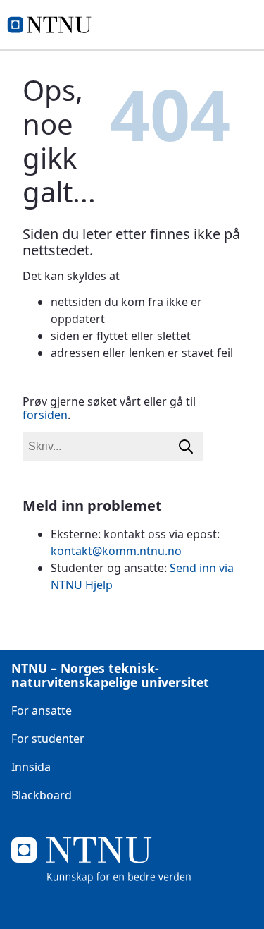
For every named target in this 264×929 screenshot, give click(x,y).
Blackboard (41, 795)
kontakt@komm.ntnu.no (116, 551)
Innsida (31, 767)
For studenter (47, 738)
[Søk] (186, 446)
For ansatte (41, 710)
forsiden (45, 415)
